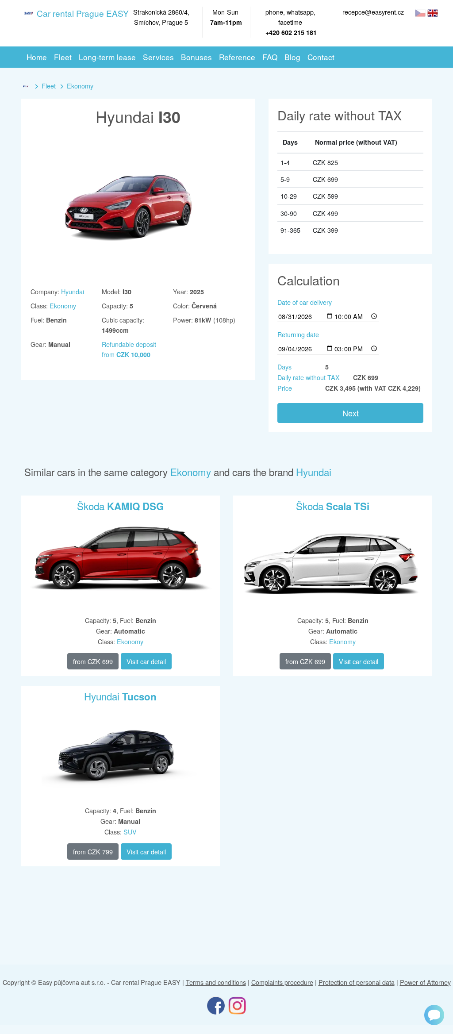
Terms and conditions (216, 982)
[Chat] (434, 1015)
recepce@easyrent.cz (373, 11)
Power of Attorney (425, 982)
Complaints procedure (282, 982)
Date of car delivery (304, 302)
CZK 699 (93, 661)
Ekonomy (80, 85)
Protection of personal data (357, 982)
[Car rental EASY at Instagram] (237, 1005)
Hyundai (72, 291)
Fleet (49, 85)
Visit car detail (146, 661)
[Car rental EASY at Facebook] (216, 1005)
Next (350, 413)
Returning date (298, 334)
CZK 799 (93, 851)
